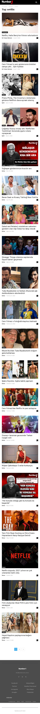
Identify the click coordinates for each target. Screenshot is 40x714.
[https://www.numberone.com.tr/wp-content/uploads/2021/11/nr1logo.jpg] (7, 2)
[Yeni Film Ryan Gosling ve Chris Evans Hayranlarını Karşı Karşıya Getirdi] (20, 520)
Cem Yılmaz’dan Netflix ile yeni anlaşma (19, 408)
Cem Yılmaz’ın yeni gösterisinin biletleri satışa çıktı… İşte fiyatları (19, 65)
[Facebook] (19, 677)
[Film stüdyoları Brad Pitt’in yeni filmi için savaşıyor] (20, 590)
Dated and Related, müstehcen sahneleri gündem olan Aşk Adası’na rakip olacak (19, 227)
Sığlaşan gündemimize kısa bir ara (16, 168)
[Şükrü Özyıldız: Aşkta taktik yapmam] (20, 369)
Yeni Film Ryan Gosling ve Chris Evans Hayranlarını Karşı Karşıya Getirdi (18, 534)
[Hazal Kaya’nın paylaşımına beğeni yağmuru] (20, 622)
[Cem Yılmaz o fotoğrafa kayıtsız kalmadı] (20, 310)
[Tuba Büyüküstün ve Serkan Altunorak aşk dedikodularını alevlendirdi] (20, 278)
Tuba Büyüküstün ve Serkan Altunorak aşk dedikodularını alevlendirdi (19, 292)
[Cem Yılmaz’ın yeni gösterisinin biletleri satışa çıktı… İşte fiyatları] (20, 52)
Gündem (4, 61)
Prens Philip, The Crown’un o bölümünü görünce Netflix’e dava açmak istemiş (18, 99)
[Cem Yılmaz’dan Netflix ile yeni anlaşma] (20, 397)
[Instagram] (22, 677)
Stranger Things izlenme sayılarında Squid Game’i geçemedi (17, 258)
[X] (26, 677)
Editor (3, 171)
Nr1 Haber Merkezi (7, 38)
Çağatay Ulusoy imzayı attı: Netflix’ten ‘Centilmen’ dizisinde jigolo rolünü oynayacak (18, 131)
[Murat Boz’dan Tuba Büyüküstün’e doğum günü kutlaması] (20, 338)
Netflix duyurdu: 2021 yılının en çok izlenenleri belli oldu (17, 571)
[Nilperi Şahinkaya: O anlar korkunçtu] (20, 454)
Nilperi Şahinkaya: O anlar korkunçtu (17, 465)
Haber (3, 94)
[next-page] (23, 649)
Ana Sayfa (4, 6)
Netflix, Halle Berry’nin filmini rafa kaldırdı (20, 35)
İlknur (3, 538)
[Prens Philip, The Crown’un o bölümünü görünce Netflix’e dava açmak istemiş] (20, 85)
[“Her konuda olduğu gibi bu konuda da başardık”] (20, 485)
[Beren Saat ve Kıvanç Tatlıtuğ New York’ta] (20, 185)
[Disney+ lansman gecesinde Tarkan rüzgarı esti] (20, 424)
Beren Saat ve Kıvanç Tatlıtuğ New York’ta (20, 197)
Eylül (3, 102)
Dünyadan (4, 32)
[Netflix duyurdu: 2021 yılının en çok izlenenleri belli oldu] (20, 555)
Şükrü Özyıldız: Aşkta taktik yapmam (17, 381)
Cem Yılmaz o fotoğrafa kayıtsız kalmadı (19, 321)
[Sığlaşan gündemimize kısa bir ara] (20, 153)
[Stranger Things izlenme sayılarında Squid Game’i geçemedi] (20, 245)
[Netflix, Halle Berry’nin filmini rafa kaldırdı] (20, 23)
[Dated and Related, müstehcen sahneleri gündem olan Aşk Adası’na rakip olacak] (20, 214)
